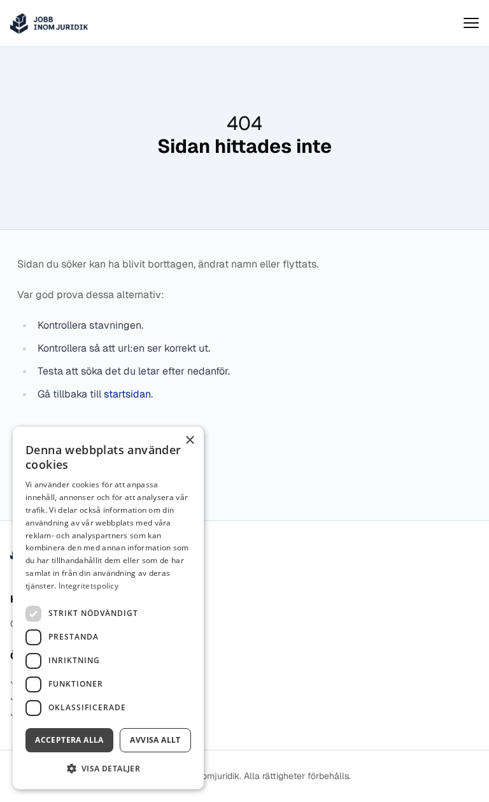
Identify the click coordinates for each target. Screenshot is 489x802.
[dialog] (108, 608)
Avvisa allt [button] (155, 739)
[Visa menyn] (471, 23)
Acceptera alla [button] (69, 739)
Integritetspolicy (88, 585)
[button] (108, 769)
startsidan (127, 394)
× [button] (189, 440)
